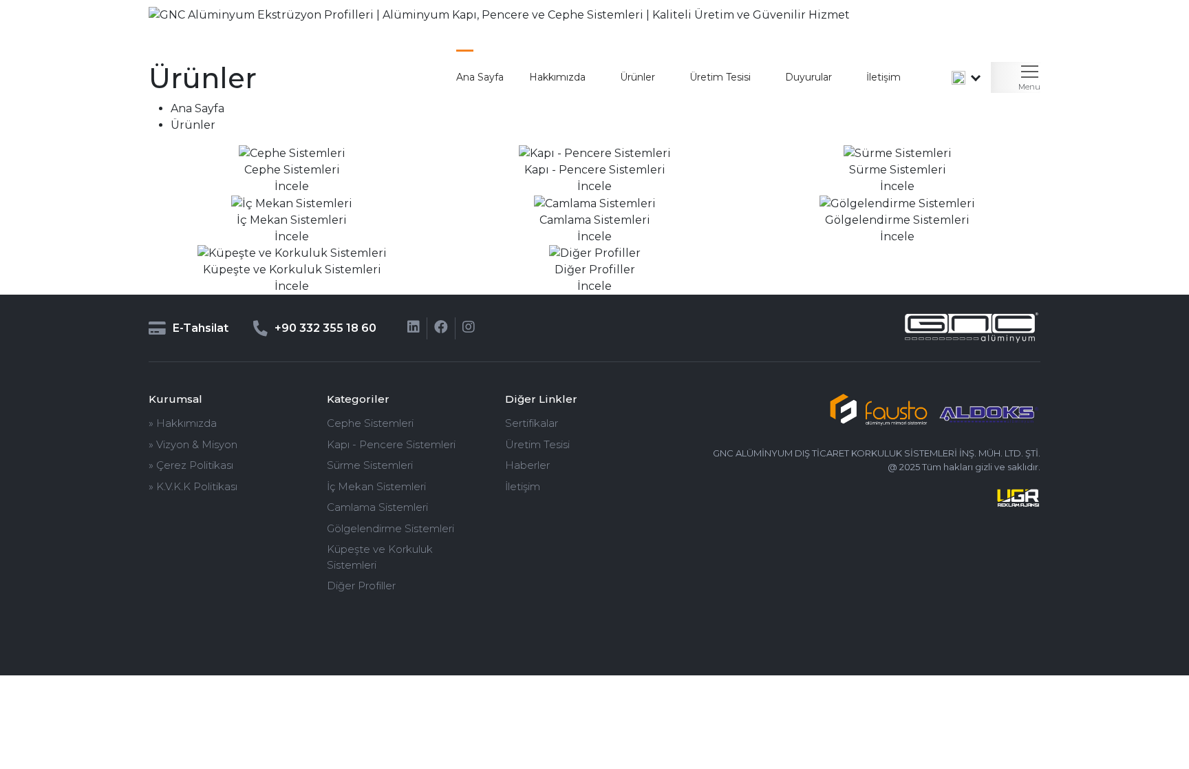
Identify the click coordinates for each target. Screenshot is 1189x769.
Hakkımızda (557, 77)
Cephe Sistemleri (370, 423)
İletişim (883, 77)
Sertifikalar (531, 423)
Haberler (527, 465)
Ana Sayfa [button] (480, 77)
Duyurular (808, 77)
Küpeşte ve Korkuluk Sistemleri (380, 556)
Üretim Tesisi (537, 444)
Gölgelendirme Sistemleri (390, 528)
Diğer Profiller (361, 585)
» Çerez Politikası (191, 465)
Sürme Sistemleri (370, 465)
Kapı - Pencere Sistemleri (391, 444)
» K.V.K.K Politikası (193, 486)
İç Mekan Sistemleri (376, 486)
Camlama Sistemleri (377, 507)
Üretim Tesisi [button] (720, 77)
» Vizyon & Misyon (193, 444)
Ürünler (637, 77)
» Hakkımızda (183, 423)
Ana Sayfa (197, 108)
